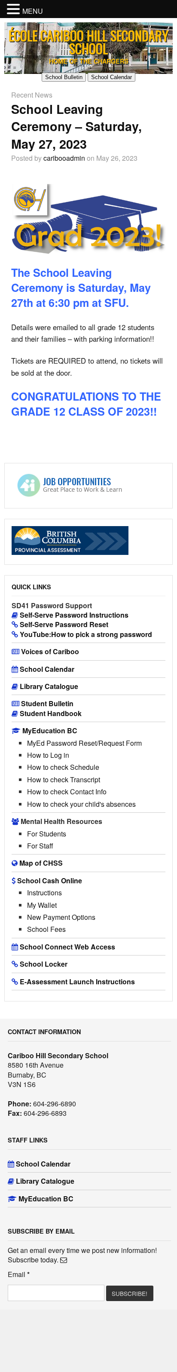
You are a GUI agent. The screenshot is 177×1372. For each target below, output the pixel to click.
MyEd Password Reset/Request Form (84, 743)
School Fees (46, 929)
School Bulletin (63, 77)
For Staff (40, 846)
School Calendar (111, 77)
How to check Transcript (63, 779)
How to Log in (48, 755)
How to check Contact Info (67, 791)
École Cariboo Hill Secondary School (88, 42)
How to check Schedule (63, 767)
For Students (46, 834)
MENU (32, 11)
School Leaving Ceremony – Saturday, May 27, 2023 (76, 126)
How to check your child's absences (81, 804)
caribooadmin (64, 158)
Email (19, 1274)
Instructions (44, 892)
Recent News (31, 95)
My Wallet (42, 905)
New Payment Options (61, 917)
